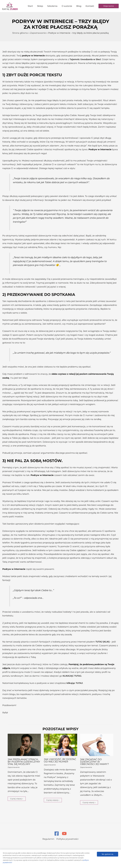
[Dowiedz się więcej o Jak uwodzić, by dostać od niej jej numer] (60, 744)
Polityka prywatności (67, 839)
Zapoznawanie (13, 767)
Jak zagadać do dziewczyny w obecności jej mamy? (94, 761)
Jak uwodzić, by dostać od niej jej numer (60, 760)
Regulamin (48, 839)
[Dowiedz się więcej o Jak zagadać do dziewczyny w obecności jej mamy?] (96, 744)
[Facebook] (56, 833)
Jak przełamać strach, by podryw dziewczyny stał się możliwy (24, 761)
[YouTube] (64, 833)
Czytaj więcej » (16, 799)
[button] (109, 6)
